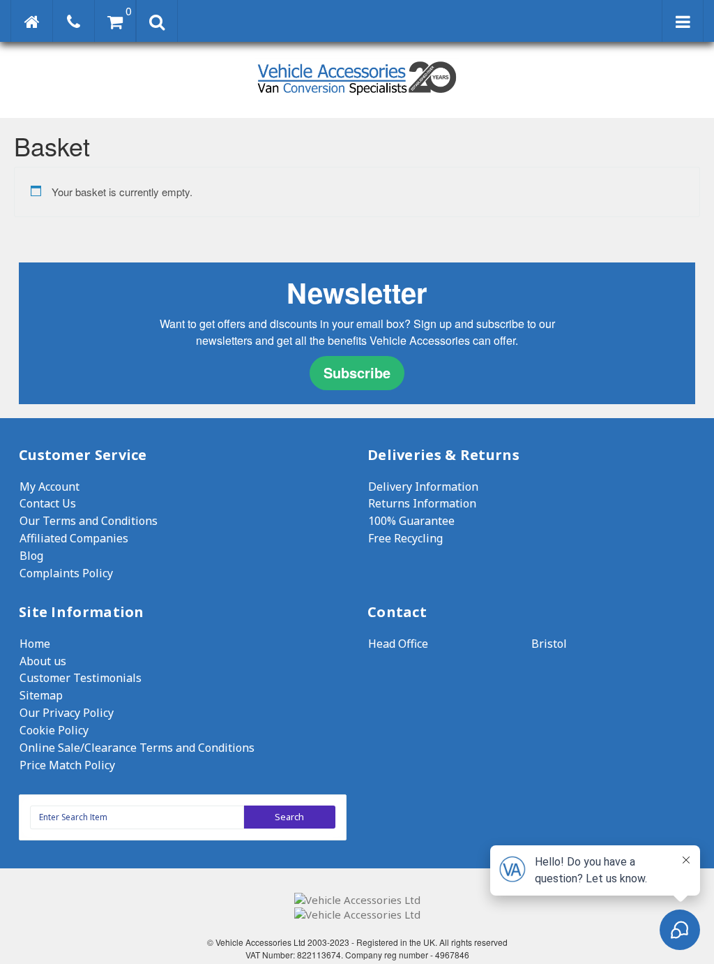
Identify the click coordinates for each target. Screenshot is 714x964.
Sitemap (41, 695)
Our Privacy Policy (67, 712)
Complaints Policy (66, 573)
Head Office (398, 643)
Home (35, 643)
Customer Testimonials (81, 677)
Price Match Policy (67, 765)
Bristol (549, 643)
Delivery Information (423, 486)
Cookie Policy (54, 730)
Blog (31, 555)
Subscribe (357, 372)
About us (43, 661)
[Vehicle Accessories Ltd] (357, 96)
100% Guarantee (411, 520)
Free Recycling (405, 538)
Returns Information (422, 503)
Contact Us (48, 503)
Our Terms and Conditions (89, 520)
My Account (49, 486)
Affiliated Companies (74, 538)
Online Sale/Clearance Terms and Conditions (137, 747)
